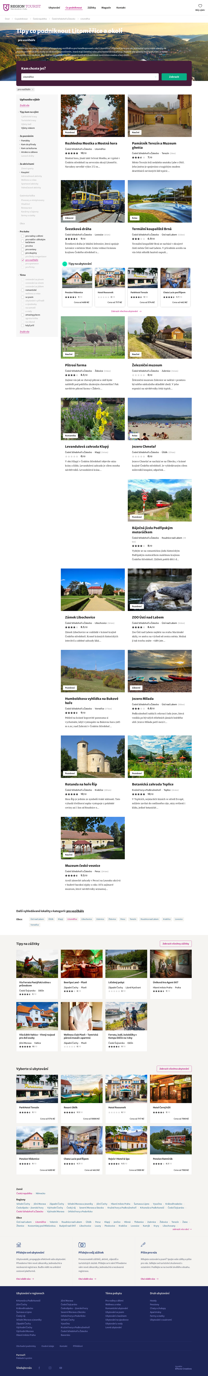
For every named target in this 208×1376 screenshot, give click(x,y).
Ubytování (54, 7)
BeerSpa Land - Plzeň (75, 982)
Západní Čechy (57, 1204)
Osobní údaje (47, 1346)
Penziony (154, 1304)
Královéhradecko (173, 1204)
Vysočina (157, 1204)
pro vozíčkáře (75, 911)
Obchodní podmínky (26, 1346)
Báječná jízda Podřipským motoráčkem (152, 530)
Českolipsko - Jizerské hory (29, 1207)
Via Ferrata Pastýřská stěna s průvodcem (35, 984)
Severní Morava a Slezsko (91, 1207)
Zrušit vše (24, 105)
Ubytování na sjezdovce (116, 1319)
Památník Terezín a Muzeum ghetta (154, 145)
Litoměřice (85, 19)
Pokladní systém (24, 1358)
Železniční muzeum (147, 365)
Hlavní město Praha (120, 1204)
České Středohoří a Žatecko (63, 19)
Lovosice (179, 919)
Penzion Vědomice (74, 292)
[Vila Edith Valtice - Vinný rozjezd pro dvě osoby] (37, 1016)
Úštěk (50, 919)
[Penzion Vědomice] (77, 278)
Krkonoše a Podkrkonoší (152, 1207)
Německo (40, 1193)
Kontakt (121, 7)
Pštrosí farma (75, 365)
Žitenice (20, 1225)
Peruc (122, 919)
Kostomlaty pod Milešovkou (42, 1225)
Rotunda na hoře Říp (81, 784)
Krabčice (167, 919)
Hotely (153, 1300)
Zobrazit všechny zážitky (176, 943)
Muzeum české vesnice (82, 866)
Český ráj (71, 1207)
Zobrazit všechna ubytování (124, 311)
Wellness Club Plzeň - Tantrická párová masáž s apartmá (81, 1036)
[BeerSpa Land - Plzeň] (82, 964)
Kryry (156, 1225)
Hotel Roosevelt (105, 292)
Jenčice (117, 1222)
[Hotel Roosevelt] (110, 278)
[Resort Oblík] (82, 1089)
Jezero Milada (143, 699)
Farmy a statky (157, 1316)
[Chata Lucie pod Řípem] (175, 278)
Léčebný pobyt (116, 982)
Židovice (112, 919)
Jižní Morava (40, 1204)
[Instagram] (50, 1368)
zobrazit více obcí (181, 1229)
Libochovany (169, 1225)
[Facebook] (39, 1368)
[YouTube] (61, 1368)
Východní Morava (55, 1211)
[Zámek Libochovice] (93, 590)
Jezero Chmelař (144, 447)
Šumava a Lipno (141, 1204)
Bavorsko (65, 1335)
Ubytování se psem (114, 1312)
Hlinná (127, 1222)
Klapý (60, 919)
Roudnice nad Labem (150, 919)
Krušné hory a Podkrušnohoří (122, 1207)
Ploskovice (110, 1225)
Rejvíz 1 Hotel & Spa (118, 1158)
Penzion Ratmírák (163, 1158)
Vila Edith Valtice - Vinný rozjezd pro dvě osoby (37, 1036)
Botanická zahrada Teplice (152, 784)
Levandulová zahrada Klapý (87, 447)
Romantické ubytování (116, 1308)
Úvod (7, 19)
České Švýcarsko (176, 1207)
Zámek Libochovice (80, 617)
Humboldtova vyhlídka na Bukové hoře (91, 701)
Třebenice (139, 1222)
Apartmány (155, 1312)
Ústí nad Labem (37, 919)
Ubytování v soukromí (161, 1319)
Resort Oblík (71, 1107)
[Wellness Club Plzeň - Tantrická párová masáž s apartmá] (82, 1016)
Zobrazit (174, 76)
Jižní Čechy (102, 1204)
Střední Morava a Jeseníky (80, 1204)
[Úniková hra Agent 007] (171, 964)
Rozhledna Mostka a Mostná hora (91, 143)
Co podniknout (74, 7)
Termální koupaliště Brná (152, 229)
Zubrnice (100, 919)
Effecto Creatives (183, 1367)
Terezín (133, 919)
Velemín (54, 1222)
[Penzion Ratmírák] (171, 1140)
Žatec (185, 1222)
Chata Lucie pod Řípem (174, 292)
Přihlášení (78, 1346)
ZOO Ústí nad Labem (148, 617)
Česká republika (40, 19)
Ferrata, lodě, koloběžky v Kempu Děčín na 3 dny (122, 1036)
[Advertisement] (37, 386)
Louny (98, 1225)
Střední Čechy (23, 1204)
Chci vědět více (23, 1279)
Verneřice (35, 925)
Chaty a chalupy (158, 1308)
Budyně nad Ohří (67, 1225)
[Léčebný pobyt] (126, 964)
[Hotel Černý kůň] (171, 1089)
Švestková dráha (78, 229)
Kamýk (146, 1225)
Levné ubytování (113, 1327)
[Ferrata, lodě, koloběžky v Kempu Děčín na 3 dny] (126, 1016)
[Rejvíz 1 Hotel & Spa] (126, 1140)
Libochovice (87, 919)
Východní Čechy (55, 1207)
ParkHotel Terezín (139, 292)
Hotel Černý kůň (162, 1107)
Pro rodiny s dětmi (114, 1300)
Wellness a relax (113, 1304)
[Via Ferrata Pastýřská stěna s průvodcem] (37, 964)
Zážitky (92, 7)
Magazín (106, 7)
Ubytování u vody (114, 1323)
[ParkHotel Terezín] (143, 278)
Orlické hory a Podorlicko (80, 1211)
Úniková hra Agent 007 (165, 982)
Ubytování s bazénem (116, 1316)
